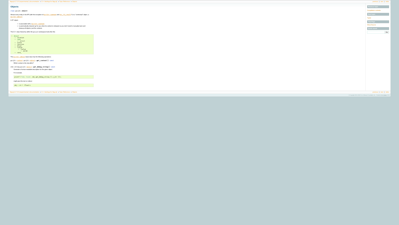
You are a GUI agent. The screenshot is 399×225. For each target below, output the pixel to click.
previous (375, 1)
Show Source (371, 25)
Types (369, 18)
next (382, 1)
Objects (74, 1)
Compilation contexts (374, 10)
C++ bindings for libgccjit (49, 1)
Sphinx (385, 95)
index (387, 1)
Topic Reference (64, 1)
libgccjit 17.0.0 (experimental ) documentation (24, 1)
